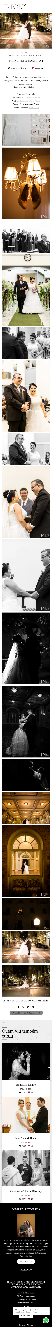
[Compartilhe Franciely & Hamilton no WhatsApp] (23, 1007)
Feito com (26, 1325)
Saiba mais (26, 1262)
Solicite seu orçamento (26, 1013)
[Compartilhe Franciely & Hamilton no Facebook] (19, 1007)
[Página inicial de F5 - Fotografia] (15, 6)
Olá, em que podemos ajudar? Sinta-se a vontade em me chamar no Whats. (28, 1311)
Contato (26, 1316)
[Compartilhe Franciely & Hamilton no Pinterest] (33, 1007)
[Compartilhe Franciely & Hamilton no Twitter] (28, 1007)
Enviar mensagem (27, 1296)
